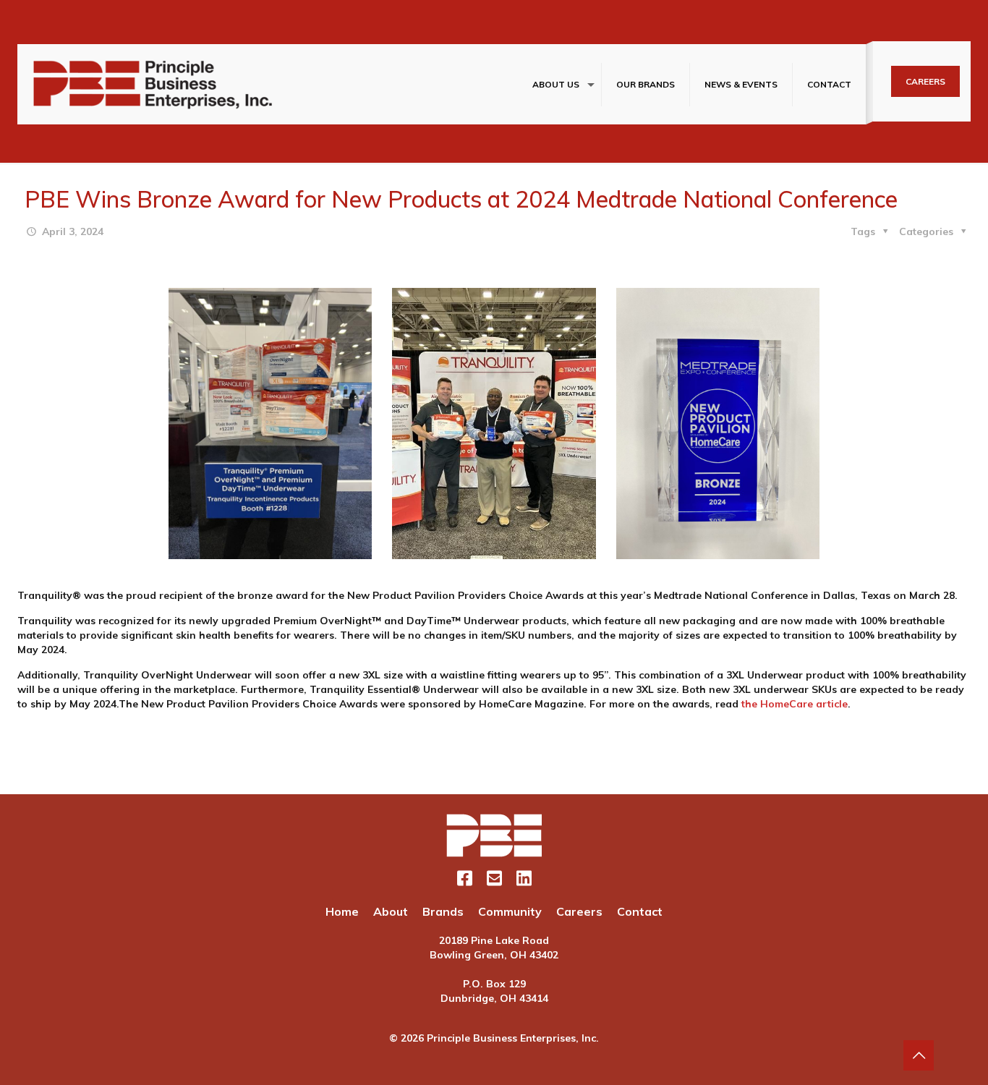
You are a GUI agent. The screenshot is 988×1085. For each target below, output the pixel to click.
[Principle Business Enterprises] (153, 84)
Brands (443, 911)
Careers (579, 911)
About (390, 911)
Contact (640, 911)
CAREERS (925, 81)
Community (510, 911)
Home (342, 911)
